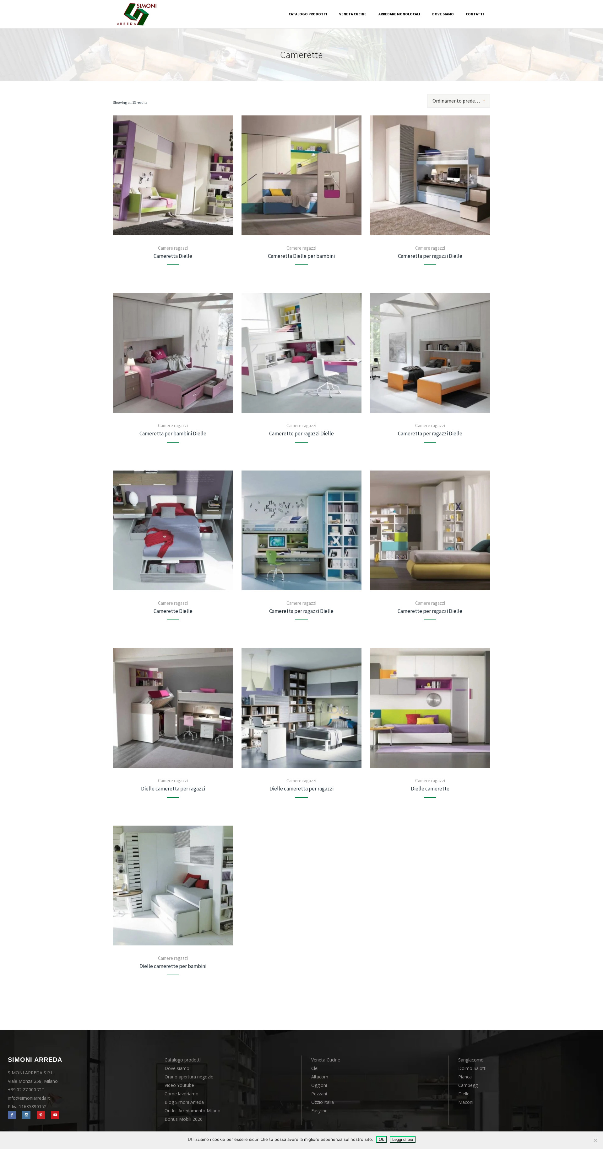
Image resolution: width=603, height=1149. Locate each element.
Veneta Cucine (325, 1060)
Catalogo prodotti (183, 1060)
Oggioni (319, 1085)
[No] (595, 1140)
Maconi (465, 1102)
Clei (314, 1068)
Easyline (319, 1111)
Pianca (465, 1077)
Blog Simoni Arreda (184, 1102)
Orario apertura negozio (189, 1077)
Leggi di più (402, 1139)
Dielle (464, 1094)
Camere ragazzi (173, 248)
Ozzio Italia (322, 1102)
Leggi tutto (173, 175)
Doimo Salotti (472, 1068)
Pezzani (319, 1094)
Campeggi (468, 1085)
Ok (381, 1139)
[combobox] (458, 101)
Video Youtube (179, 1085)
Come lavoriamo (181, 1094)
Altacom (319, 1077)
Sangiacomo (471, 1060)
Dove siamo (177, 1068)
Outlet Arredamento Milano (192, 1111)
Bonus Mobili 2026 (184, 1119)
